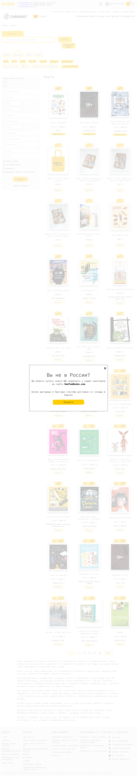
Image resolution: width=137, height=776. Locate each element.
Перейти (68, 402)
